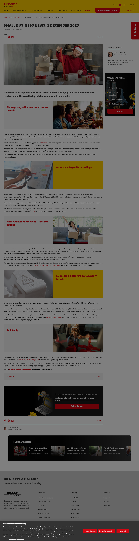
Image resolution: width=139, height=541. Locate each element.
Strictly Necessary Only (106, 531)
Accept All (123, 531)
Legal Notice (20, 539)
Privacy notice (12, 539)
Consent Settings (90, 531)
